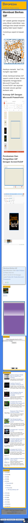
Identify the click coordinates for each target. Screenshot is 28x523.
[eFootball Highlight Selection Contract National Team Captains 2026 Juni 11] (7, 443)
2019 (6, 497)
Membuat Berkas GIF (13, 489)
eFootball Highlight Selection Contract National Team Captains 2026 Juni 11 (17, 440)
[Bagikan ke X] (4, 282)
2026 (6, 472)
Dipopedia (10, 4)
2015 (6, 506)
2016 (6, 504)
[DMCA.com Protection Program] (14, 368)
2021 (6, 493)
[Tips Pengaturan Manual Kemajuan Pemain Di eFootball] (7, 396)
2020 (6, 495)
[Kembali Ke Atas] (27, 521)
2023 (6, 479)
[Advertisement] (14, 256)
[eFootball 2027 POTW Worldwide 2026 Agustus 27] (7, 453)
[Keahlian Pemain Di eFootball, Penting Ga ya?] (7, 387)
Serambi (3, 519)
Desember (9, 483)
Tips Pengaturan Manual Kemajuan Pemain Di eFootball (16, 394)
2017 (6, 502)
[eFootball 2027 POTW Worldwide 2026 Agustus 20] (7, 406)
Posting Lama (20, 519)
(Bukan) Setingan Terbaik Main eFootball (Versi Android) (16, 376)
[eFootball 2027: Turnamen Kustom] (7, 433)
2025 (6, 474)
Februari (8, 487)
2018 (6, 499)
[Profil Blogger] (24, 521)
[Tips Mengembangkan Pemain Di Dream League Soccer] (7, 423)
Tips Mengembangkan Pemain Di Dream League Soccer (16, 420)
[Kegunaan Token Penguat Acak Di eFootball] (7, 415)
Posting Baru (11, 519)
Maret (7, 485)
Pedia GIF (10, 277)
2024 (6, 476)
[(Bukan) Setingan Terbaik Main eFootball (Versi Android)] (7, 379)
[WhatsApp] (8, 282)
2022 (6, 481)
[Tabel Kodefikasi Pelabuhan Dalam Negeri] (7, 462)
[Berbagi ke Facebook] (6, 282)
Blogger (19, 513)
